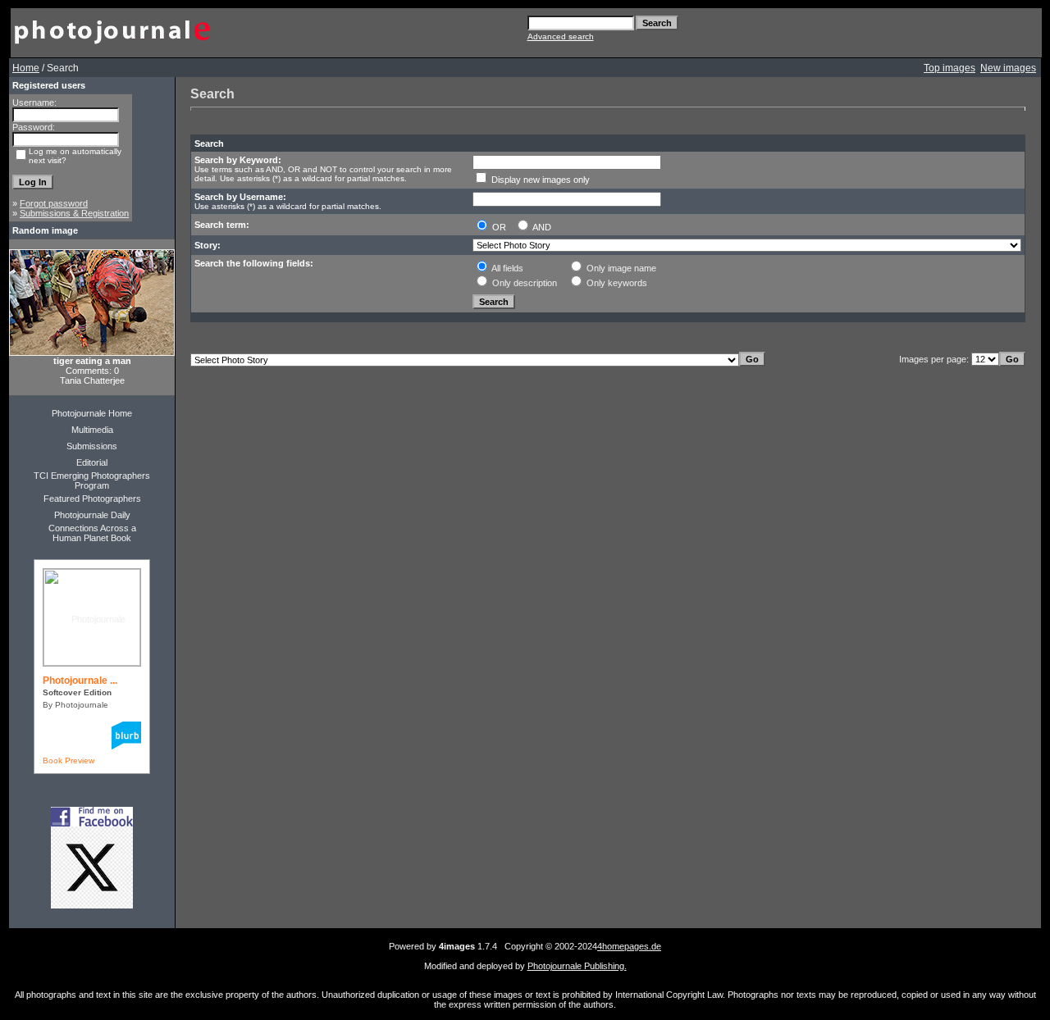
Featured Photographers (92, 498)
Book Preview (68, 760)
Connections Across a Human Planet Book (92, 533)
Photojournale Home (92, 413)
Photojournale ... (80, 680)
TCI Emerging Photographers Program (92, 480)
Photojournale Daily (92, 515)
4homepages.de (629, 946)
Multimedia (92, 430)
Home (25, 68)
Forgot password (54, 203)
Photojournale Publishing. (577, 966)
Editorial (91, 462)
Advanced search (560, 36)
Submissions (91, 446)
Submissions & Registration (74, 213)
